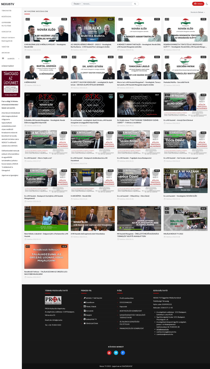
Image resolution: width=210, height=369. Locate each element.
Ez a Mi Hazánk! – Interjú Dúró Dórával (178, 120)
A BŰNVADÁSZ (30, 82)
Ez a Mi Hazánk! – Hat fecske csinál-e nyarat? (181, 158)
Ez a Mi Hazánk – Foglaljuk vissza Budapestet (134, 158)
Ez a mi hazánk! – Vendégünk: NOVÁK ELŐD (180, 196)
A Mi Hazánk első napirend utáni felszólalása (88, 234)
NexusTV (7, 4)
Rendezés (197, 12)
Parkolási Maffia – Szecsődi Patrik (176, 82)
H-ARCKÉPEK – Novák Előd (81, 196)
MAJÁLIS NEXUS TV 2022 (173, 234)
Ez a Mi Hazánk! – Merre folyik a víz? (38, 158)
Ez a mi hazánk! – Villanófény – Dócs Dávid (133, 196)
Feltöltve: (34, 50)
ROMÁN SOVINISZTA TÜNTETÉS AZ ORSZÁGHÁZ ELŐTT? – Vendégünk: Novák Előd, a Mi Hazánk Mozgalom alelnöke (185, 46)
